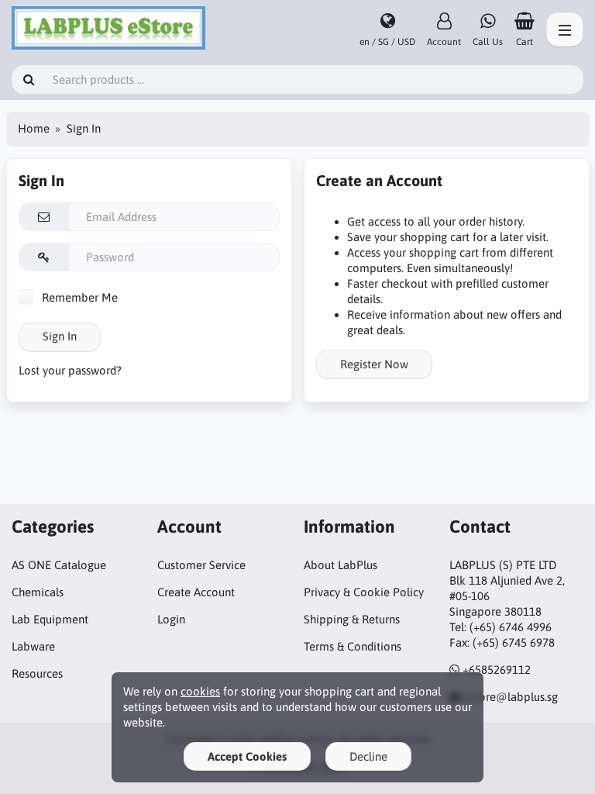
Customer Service (201, 564)
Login (171, 619)
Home (34, 128)
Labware (33, 646)
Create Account (196, 592)
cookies (200, 691)
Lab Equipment (50, 619)
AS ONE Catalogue (59, 564)
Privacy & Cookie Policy (364, 592)
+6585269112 (497, 669)
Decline (368, 756)
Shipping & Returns (352, 619)
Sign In (60, 336)
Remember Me (78, 297)
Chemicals (38, 592)
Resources (37, 673)
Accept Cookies (247, 756)
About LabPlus (340, 564)
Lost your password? (70, 370)
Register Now (374, 364)
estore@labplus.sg (511, 696)
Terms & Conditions (352, 646)
